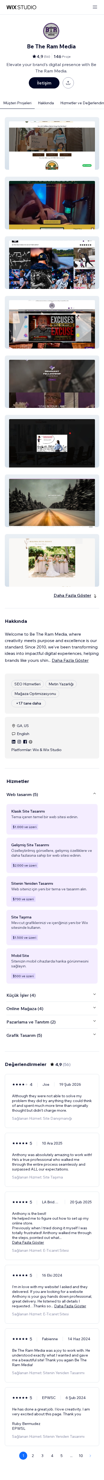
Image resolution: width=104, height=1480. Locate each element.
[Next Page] (90, 1456)
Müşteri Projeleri (17, 103)
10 (81, 1455)
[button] (52, 143)
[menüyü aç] (95, 7)
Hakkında (46, 103)
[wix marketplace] (21, 7)
